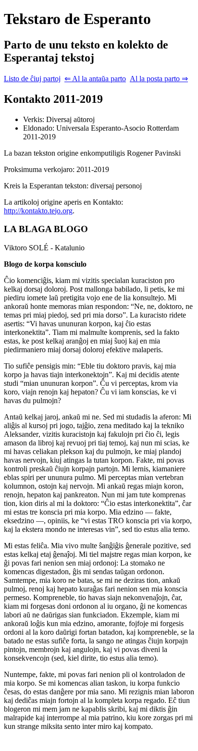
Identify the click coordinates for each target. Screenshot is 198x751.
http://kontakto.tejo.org (38, 211)
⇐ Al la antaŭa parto (95, 78)
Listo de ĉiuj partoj (32, 78)
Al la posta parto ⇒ (159, 78)
